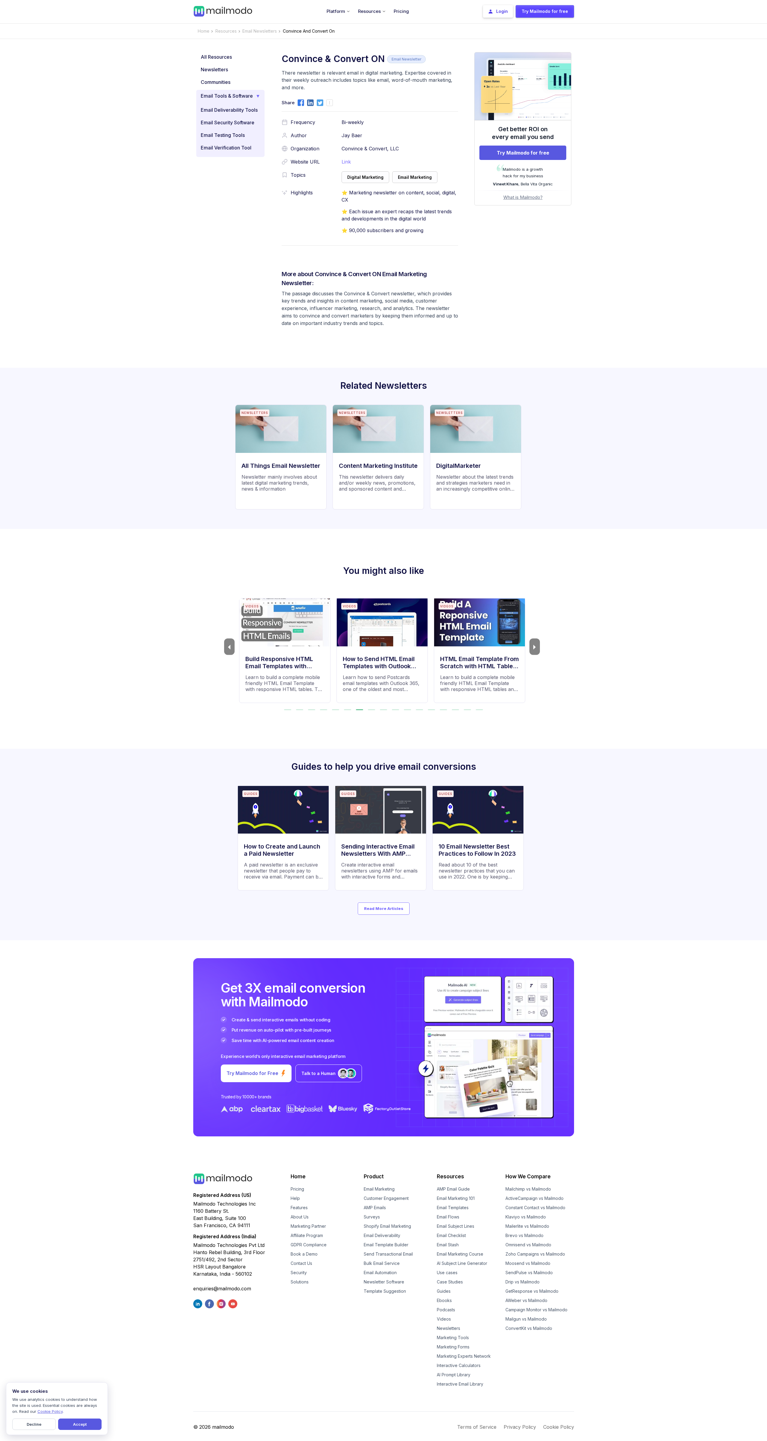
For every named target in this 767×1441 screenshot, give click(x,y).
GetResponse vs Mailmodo (531, 1291)
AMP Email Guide (453, 1188)
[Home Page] (223, 10)
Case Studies (450, 1281)
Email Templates (453, 1207)
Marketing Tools (453, 1337)
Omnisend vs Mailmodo (528, 1244)
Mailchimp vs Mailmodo (528, 1188)
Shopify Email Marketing (387, 1226)
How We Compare (528, 1177)
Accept (80, 1424)
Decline (34, 1424)
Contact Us (301, 1263)
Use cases (447, 1272)
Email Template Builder (386, 1244)
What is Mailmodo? (523, 197)
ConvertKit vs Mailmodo (528, 1328)
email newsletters (259, 31)
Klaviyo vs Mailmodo (525, 1216)
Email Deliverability (382, 1235)
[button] (287, 709)
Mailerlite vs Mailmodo (527, 1226)
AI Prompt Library (453, 1374)
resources (226, 31)
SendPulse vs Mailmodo (529, 1272)
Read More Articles (383, 908)
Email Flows (448, 1216)
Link (346, 162)
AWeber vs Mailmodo (526, 1300)
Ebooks (444, 1300)
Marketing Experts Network (464, 1356)
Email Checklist (451, 1235)
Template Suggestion (385, 1291)
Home (203, 31)
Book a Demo (304, 1253)
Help (295, 1198)
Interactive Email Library (460, 1383)
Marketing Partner (308, 1226)
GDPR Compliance (309, 1244)
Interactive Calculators (459, 1365)
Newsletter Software (384, 1281)
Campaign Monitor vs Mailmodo (536, 1309)
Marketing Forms (453, 1346)
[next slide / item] (534, 647)
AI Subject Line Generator (462, 1263)
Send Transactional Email (388, 1253)
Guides (444, 1291)
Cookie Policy (558, 1427)
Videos (444, 1318)
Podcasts (446, 1309)
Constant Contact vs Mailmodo (535, 1207)
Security (299, 1272)
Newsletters (448, 1328)
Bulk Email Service (382, 1263)
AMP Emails (375, 1207)
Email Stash (448, 1244)
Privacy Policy (520, 1427)
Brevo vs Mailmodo (524, 1235)
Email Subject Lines (455, 1226)
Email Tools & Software (227, 96)
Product (374, 1177)
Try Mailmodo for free (523, 153)
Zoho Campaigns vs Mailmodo (535, 1253)
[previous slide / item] (229, 647)
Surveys (372, 1216)
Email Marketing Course (460, 1253)
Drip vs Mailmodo (522, 1281)
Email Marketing (379, 1188)
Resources (450, 1177)
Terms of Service (476, 1427)
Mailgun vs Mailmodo (526, 1318)
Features (299, 1207)
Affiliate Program (307, 1235)
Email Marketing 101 (456, 1198)
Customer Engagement (386, 1198)
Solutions (300, 1281)
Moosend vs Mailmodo (527, 1263)
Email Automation (380, 1272)
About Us (300, 1216)
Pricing (297, 1188)
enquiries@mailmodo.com (222, 1289)
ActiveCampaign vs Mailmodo (534, 1198)
